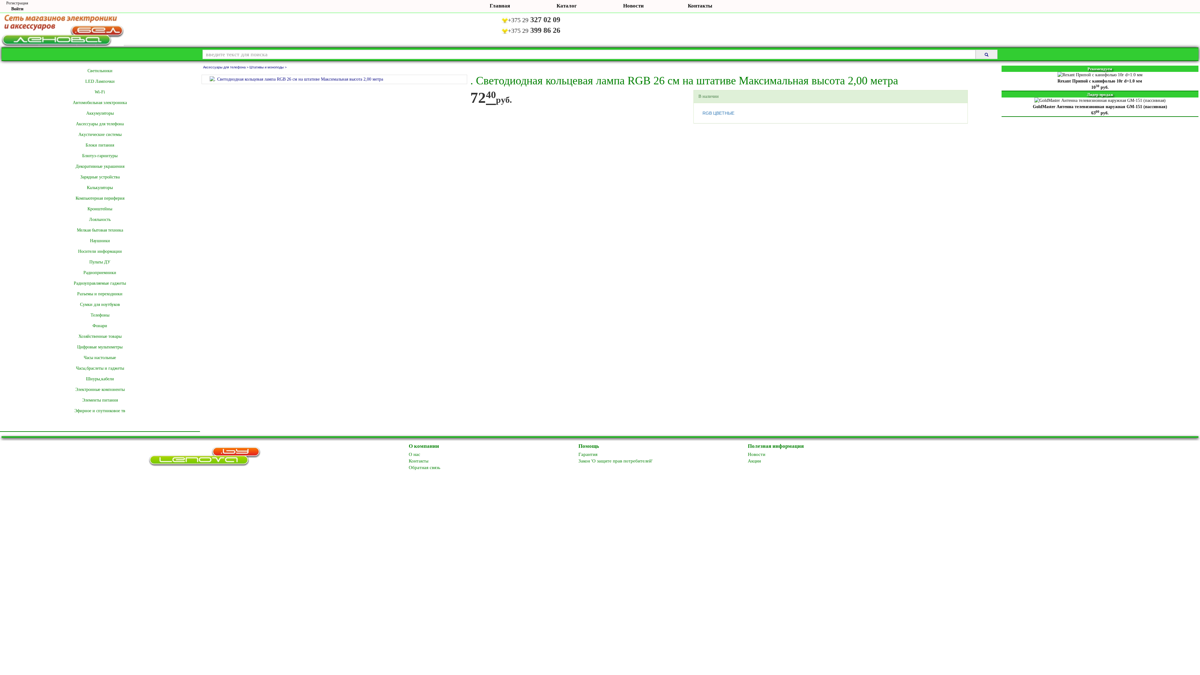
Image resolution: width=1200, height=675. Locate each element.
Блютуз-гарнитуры (100, 155)
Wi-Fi (100, 92)
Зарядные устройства (100, 177)
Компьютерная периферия (100, 198)
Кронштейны (100, 209)
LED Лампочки (100, 81)
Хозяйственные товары (100, 336)
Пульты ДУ (99, 262)
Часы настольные (100, 357)
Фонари (99, 325)
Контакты (700, 6)
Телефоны (100, 315)
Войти (17, 9)
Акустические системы (100, 134)
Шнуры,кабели (100, 379)
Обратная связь (424, 467)
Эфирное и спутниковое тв (99, 410)
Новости (633, 6)
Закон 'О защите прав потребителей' (615, 460)
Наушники (100, 240)
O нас (414, 454)
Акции (754, 460)
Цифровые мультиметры (99, 347)
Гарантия (588, 454)
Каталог (567, 6)
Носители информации (100, 251)
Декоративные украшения (100, 166)
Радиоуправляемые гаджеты (100, 283)
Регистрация (17, 3)
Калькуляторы (100, 187)
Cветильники (100, 70)
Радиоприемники (99, 272)
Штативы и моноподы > (268, 67)
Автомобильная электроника (100, 102)
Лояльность (100, 219)
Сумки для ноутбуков (100, 304)
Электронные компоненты (100, 389)
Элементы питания (100, 400)
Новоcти (756, 454)
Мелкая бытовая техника (100, 230)
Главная (500, 6)
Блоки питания (100, 145)
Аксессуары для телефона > (226, 67)
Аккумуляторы (100, 113)
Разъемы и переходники (99, 294)
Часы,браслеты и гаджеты (100, 368)
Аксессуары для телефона (100, 124)
